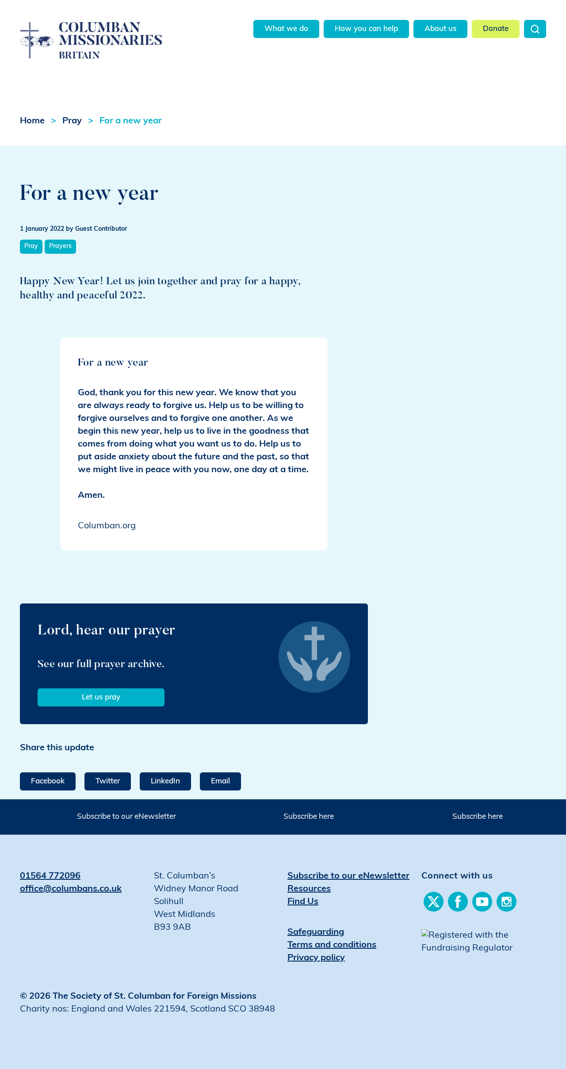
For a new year (130, 121)
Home (32, 121)
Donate (496, 29)
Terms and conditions (331, 945)
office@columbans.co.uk (71, 889)
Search (535, 29)
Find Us (302, 901)
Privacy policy (316, 958)
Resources (309, 889)
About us (440, 29)
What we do (286, 29)
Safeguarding (315, 932)
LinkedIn (165, 781)
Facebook (48, 781)
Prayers (60, 246)
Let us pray (101, 697)
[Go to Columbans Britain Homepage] (104, 30)
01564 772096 (50, 876)
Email (220, 781)
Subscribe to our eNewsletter (126, 817)
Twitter (108, 781)
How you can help (366, 29)
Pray (72, 121)
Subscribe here (308, 817)
